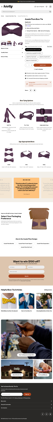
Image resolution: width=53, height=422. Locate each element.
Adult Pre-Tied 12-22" (31, 56)
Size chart (49, 46)
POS (13, 418)
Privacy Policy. (27, 397)
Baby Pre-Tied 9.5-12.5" (31, 60)
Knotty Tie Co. (8, 418)
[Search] (50, 11)
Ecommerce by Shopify (21, 418)
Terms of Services (18, 397)
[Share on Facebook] (30, 90)
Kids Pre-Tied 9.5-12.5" (45, 56)
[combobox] (26, 11)
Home (2, 16)
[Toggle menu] (2, 6)
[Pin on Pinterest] (34, 90)
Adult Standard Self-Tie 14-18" (33, 49)
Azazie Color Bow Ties (10, 16)
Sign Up (26, 276)
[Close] (50, 82)
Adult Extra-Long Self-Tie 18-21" (33, 53)
